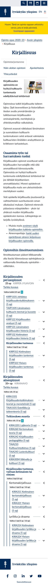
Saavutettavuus (24, 582)
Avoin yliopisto (34, 40)
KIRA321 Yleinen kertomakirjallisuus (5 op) (21, 507)
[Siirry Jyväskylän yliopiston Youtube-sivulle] (39, 576)
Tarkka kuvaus (10, 287)
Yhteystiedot (10, 74)
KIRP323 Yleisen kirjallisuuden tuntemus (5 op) (21, 367)
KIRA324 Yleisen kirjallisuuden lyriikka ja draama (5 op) (24, 540)
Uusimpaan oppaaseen (24, 31)
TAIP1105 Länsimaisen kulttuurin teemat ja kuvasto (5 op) (21, 312)
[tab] (13, 62)
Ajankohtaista (37, 68)
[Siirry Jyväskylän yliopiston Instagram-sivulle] (15, 576)
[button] (24, 280)
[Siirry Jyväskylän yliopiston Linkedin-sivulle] (23, 576)
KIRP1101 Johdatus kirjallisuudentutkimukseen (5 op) (20, 301)
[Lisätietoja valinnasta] (22, 292)
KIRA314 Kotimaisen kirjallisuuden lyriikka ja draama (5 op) (24, 529)
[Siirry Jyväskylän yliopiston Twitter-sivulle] (31, 576)
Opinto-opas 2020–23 (12, 40)
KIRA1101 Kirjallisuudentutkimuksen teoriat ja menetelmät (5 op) (20, 400)
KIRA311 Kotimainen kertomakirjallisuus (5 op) (23, 496)
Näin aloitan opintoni (14, 68)
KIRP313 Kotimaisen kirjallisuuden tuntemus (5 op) (21, 355)
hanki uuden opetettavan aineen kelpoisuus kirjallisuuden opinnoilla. (25, 237)
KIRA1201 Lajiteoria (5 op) (23, 425)
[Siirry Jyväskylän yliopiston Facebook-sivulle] (8, 576)
